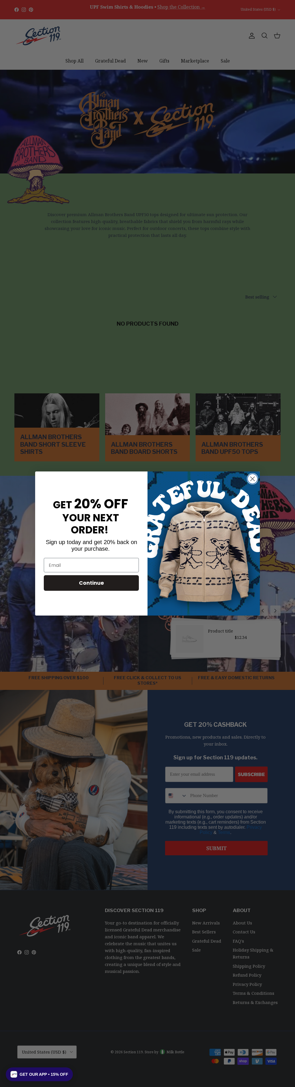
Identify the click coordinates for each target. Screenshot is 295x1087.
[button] (39, 1074)
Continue (91, 582)
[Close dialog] (252, 479)
